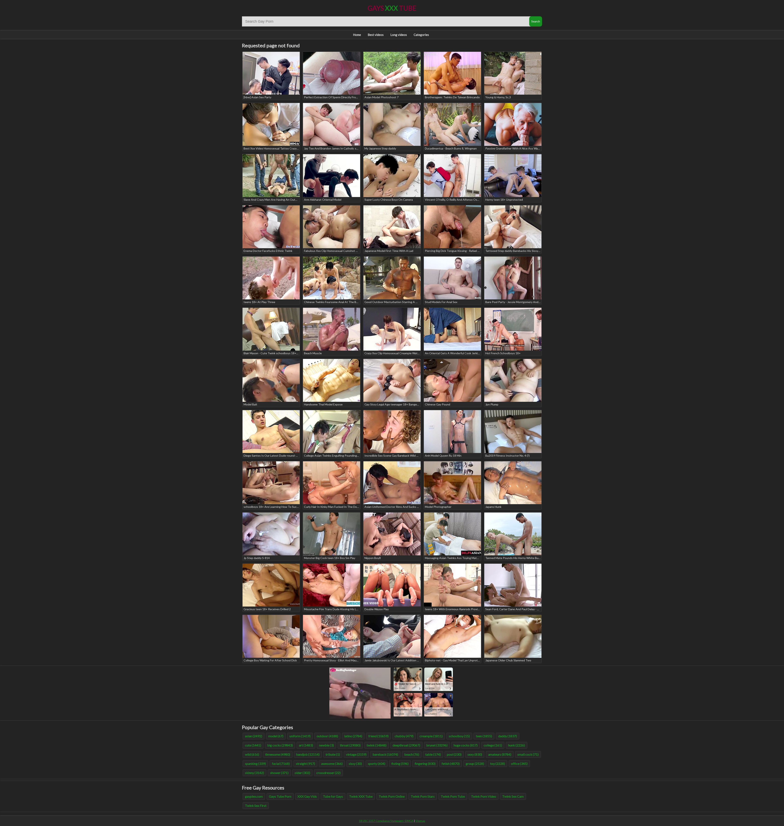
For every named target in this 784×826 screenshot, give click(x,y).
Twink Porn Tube (453, 796)
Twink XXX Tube (361, 796)
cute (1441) (253, 745)
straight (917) (305, 763)
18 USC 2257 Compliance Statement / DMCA (386, 821)
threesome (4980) (277, 754)
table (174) (433, 754)
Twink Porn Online (392, 796)
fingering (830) (425, 763)
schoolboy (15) (459, 736)
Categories (421, 35)
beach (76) (411, 754)
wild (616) (252, 754)
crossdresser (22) (328, 773)
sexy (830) (475, 754)
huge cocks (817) (466, 745)
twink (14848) (376, 745)
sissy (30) (355, 763)
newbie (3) (326, 745)
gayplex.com (254, 796)
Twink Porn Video (483, 796)
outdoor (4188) (327, 736)
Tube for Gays (333, 796)
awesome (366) (332, 763)
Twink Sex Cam (513, 796)
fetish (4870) (451, 763)
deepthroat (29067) (406, 745)
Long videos (398, 35)
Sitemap (420, 821)
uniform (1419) (300, 736)
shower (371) (279, 773)
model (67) (275, 736)
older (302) (302, 773)
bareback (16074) (385, 754)
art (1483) (306, 745)
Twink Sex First (255, 805)
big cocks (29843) (280, 745)
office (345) (519, 763)
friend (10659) (378, 736)
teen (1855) (484, 736)
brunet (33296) (437, 745)
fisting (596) (400, 763)
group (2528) (475, 763)
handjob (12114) (308, 754)
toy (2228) (497, 763)
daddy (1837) (507, 736)
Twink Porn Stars (423, 796)
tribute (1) (333, 754)
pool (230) (454, 754)
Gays (392, 8)
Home (357, 35)
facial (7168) (281, 763)
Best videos (376, 35)
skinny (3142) (254, 773)
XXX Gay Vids (307, 796)
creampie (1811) (431, 736)
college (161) (493, 745)
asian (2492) (253, 736)
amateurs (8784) (499, 754)
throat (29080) (350, 745)
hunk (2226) (516, 745)
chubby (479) (404, 736)
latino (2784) (353, 736)
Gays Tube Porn (280, 796)
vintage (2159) (356, 754)
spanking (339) (255, 763)
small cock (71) (528, 754)
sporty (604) (376, 763)
